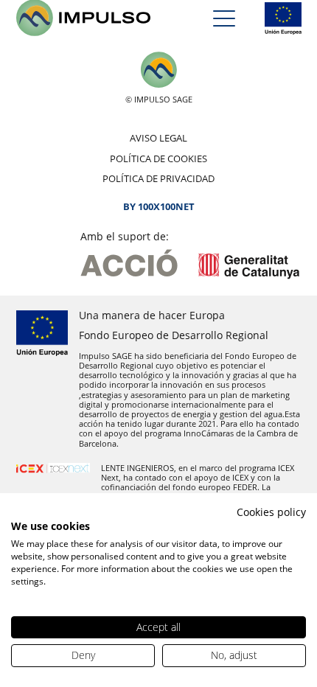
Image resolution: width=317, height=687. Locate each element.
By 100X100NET (159, 206)
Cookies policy (271, 512)
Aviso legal (158, 137)
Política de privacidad (158, 178)
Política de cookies (158, 158)
